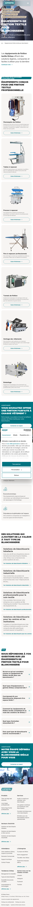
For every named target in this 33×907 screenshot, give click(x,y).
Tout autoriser (16, 464)
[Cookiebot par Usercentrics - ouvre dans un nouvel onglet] (23, 430)
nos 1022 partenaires (13, 443)
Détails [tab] (15, 435)
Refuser (16, 475)
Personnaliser (15, 469)
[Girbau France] (9, 3)
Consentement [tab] (6, 435)
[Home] (2, 43)
